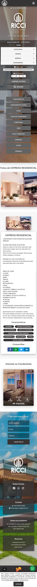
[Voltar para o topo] (4, 569)
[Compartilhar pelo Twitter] (21, 349)
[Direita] (33, 189)
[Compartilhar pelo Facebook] (10, 349)
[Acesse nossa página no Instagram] (23, 488)
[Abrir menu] (33, 3)
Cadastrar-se (18, 442)
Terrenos (18, 151)
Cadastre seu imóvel (18, 542)
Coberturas (18, 122)
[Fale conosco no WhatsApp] (18, 488)
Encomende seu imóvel (18, 544)
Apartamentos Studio (18, 105)
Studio (18, 145)
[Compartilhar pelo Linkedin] (27, 349)
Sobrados (18, 140)
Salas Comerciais (18, 134)
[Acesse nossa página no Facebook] (14, 488)
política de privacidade (11, 580)
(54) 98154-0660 (19, 8)
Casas (19, 111)
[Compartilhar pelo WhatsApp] (15, 349)
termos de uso (24, 580)
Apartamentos (18, 99)
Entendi (18, 584)
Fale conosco (18, 547)
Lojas (18, 128)
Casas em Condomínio (18, 116)
